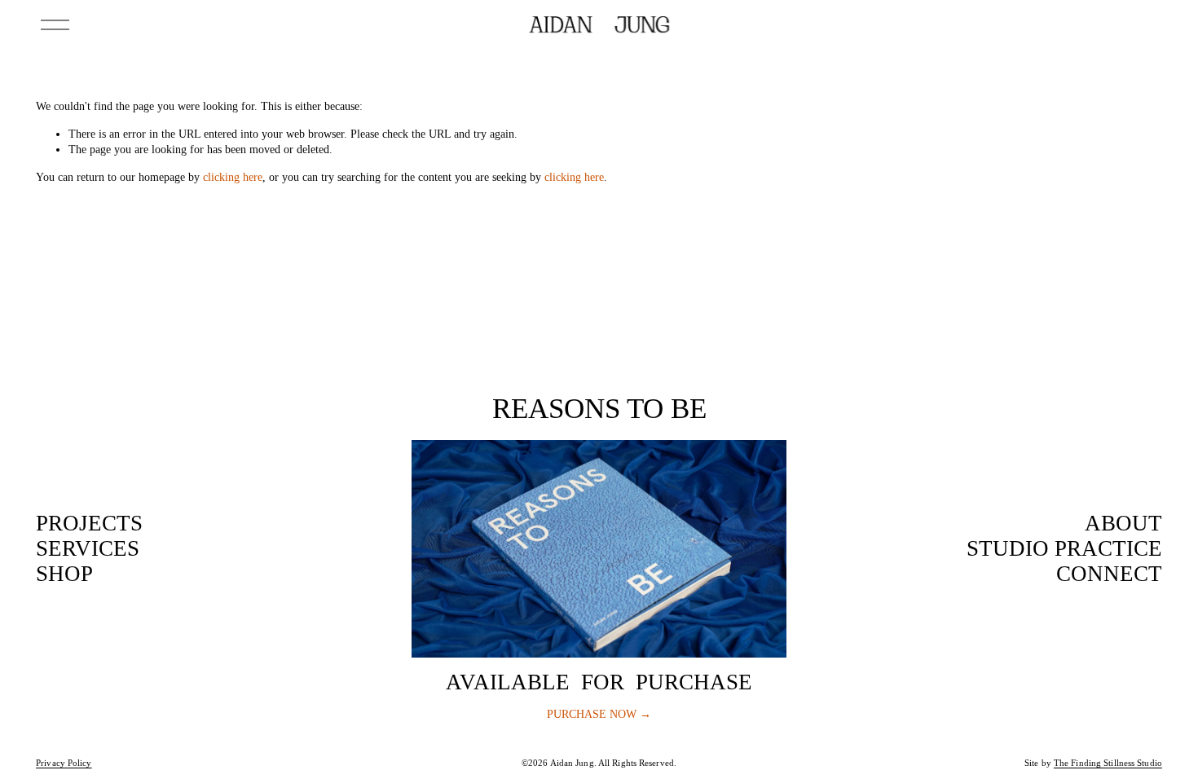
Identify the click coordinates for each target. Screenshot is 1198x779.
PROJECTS (89, 523)
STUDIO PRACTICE (1064, 548)
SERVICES (87, 548)
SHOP (64, 573)
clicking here (232, 176)
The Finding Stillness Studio (1108, 763)
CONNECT (1109, 573)
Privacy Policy (64, 763)
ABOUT (1123, 523)
